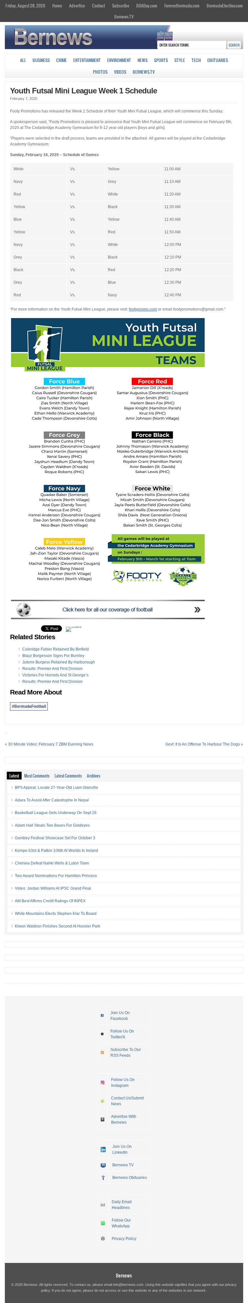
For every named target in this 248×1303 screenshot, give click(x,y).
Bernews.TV (124, 16)
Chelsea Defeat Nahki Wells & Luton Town (52, 863)
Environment (119, 60)
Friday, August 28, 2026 (25, 5)
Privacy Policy (124, 1238)
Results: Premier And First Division (52, 668)
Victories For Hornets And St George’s (55, 675)
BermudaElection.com (225, 5)
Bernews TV (123, 1165)
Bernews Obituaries (129, 1177)
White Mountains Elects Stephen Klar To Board (56, 913)
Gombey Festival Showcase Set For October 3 (55, 838)
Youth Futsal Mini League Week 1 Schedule (83, 90)
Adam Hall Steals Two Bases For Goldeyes (52, 825)
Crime (61, 60)
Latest (14, 776)
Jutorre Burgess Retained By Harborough (58, 662)
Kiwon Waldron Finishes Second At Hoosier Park (57, 926)
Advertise (77, 5)
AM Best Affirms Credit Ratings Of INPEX (50, 901)
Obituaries (217, 60)
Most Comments (36, 776)
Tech (196, 60)
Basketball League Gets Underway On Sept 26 (56, 812)
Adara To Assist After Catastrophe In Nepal (52, 800)
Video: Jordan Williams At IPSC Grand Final (53, 888)
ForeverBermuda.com (182, 5)
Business (41, 60)
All (23, 60)
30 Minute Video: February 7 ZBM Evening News (50, 744)
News (143, 60)
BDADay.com (146, 5)
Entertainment (87, 60)
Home (57, 5)
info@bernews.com (128, 1285)
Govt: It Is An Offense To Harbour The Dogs (202, 744)
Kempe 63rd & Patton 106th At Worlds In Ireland (56, 850)
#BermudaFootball (29, 706)
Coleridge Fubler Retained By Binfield (55, 649)
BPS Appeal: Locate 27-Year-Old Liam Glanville (56, 787)
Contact (98, 5)
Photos (100, 72)
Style (179, 60)
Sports (161, 60)
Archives (93, 776)
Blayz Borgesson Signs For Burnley (53, 655)
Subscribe (120, 5)
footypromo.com (143, 309)
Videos (120, 72)
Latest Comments (68, 776)
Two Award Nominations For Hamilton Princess (56, 876)
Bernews (124, 1275)
